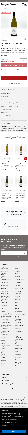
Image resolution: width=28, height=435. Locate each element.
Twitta (17, 83)
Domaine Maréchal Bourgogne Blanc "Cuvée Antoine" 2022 (20, 166)
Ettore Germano (4, 342)
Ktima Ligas (17, 270)
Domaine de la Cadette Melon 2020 (7, 166)
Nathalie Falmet (18, 307)
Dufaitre (3, 336)
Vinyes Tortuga (18, 363)
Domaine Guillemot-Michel (5, 323)
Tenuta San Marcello (19, 353)
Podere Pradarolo (19, 325)
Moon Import (18, 299)
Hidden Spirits (4, 362)
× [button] (25, 410)
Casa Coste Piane (5, 296)
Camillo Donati (4, 290)
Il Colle (2, 365)
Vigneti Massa (18, 360)
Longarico (17, 285)
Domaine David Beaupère (7, 314)
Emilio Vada (4, 339)
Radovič (17, 333)
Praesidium (17, 328)
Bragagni (3, 287)
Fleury (2, 351)
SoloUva (17, 347)
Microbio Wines (18, 294)
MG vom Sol (18, 293)
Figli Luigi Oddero (5, 346)
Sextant (17, 343)
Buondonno (4, 288)
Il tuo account (5, 381)
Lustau (16, 287)
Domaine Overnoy (5, 330)
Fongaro (3, 352)
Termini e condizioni (20, 392)
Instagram (15, 388)
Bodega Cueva (4, 285)
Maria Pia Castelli (19, 290)
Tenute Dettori (18, 354)
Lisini (16, 284)
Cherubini (3, 300)
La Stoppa (17, 276)
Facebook (12, 388)
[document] (14, 419)
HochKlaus (3, 363)
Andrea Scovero (4, 271)
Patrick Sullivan (18, 319)
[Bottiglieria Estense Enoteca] (9, 4)
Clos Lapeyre (4, 304)
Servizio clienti (5, 374)
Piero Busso (18, 322)
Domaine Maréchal (5, 326)
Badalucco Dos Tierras (6, 279)
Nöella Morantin (18, 311)
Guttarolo (3, 359)
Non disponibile (7, 158)
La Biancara (17, 273)
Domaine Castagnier (5, 313)
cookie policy (13, 419)
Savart (16, 342)
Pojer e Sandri (18, 327)
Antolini (3, 274)
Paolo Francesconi (19, 317)
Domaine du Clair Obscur (6, 320)
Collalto (3, 307)
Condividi (14, 83)
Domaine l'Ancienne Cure (6, 325)
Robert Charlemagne (19, 337)
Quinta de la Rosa (19, 331)
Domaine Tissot (4, 334)
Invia (14, 78)
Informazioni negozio (7, 384)
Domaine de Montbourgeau (4, 318)
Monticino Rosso (19, 297)
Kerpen (16, 268)
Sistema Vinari (18, 345)
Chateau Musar (4, 299)
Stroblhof (17, 350)
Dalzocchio (3, 311)
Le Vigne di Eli (18, 282)
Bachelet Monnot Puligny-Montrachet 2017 (20, 197)
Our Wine (17, 316)
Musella (17, 304)
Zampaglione (18, 367)
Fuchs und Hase (4, 356)
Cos (2, 308)
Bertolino (3, 284)
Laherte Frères (18, 277)
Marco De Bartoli (19, 288)
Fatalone (3, 343)
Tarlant (16, 351)
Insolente (3, 366)
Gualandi (3, 357)
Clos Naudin (4, 305)
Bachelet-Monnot (5, 277)
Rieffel (16, 336)
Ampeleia (3, 270)
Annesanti (3, 273)
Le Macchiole (18, 281)
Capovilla (3, 294)
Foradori (3, 354)
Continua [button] (14, 431)
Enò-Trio (3, 340)
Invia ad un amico (19, 83)
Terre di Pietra (18, 356)
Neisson (17, 308)
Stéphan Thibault (19, 348)
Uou (16, 359)
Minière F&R (17, 296)
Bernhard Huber (4, 282)
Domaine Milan (4, 328)
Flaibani (3, 349)
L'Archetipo (17, 271)
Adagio (3, 267)
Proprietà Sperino (19, 330)
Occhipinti (17, 313)
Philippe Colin (18, 320)
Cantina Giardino (5, 293)
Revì (16, 334)
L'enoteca (4, 377)
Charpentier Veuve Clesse (7, 297)
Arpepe (2, 276)
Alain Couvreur (4, 268)
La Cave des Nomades (20, 274)
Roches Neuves (18, 340)
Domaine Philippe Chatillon (5, 332)
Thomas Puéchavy (19, 357)
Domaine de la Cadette (6, 316)
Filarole (3, 348)
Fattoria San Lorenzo (5, 345)
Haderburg (3, 360)
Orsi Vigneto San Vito (20, 314)
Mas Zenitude (18, 291)
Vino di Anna (18, 362)
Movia (16, 302)
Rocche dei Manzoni (19, 339)
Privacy (15, 392)
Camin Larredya (4, 291)
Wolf (16, 365)
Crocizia (3, 310)
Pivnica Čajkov (18, 324)
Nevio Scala (17, 310)
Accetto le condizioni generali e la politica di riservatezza (13, 256)
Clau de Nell (4, 302)
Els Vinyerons (4, 337)
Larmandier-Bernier (19, 279)
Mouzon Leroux (18, 300)
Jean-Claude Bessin (19, 267)
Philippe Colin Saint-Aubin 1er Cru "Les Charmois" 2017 (6, 197)
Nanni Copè (17, 305)
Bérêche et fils (4, 281)
